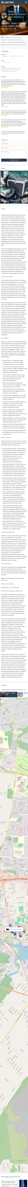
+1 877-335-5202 (5, 62)
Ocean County (21, 23)
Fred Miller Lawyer (7, 37)
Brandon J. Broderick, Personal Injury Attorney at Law (13, 44)
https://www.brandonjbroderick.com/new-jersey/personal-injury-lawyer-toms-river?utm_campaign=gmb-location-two (11, 70)
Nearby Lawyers (5, 23)
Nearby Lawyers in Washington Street (16, 42)
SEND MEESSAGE (14, 160)
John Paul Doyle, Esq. (15, 929)
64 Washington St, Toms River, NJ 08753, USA (11, 56)
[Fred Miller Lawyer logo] (7, 3)
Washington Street (20, 26)
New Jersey (13, 23)
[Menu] (26, 2)
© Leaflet (17, 1171)
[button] (24, 931)
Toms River (4, 26)
